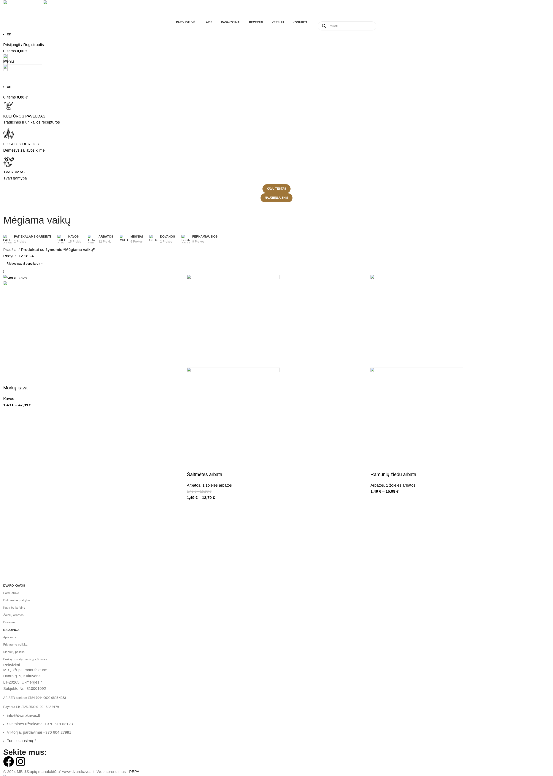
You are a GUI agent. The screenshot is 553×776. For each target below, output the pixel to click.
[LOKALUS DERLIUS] (8, 133)
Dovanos (9, 622)
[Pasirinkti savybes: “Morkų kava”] (8, 379)
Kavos (8, 399)
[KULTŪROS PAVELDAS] (8, 105)
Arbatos (193, 485)
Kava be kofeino (14, 607)
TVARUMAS (14, 172)
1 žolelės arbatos (217, 485)
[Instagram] (20, 761)
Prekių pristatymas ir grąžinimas (25, 659)
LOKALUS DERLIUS (21, 144)
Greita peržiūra (20, 379)
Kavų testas (276, 188)
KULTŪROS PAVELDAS (24, 116)
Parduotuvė (11, 593)
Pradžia (10, 250)
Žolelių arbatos (13, 615)
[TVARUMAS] (8, 161)
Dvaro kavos (14, 585)
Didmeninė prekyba (16, 600)
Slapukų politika (14, 652)
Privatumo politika (15, 644)
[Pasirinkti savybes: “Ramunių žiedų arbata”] (375, 465)
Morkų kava (15, 387)
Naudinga (11, 630)
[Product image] (49, 327)
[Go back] (8, 207)
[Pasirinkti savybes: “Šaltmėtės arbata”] (192, 465)
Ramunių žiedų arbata (393, 474)
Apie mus (9, 637)
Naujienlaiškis (276, 197)
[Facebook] (8, 761)
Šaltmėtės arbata (204, 474)
